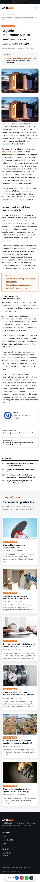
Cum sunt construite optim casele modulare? (18, 61)
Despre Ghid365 (7, 840)
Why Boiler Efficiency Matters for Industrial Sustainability (19, 482)
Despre (15, 2)
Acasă (3, 15)
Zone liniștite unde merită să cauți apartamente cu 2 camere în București (21, 476)
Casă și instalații (12, 15)
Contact (24, 2)
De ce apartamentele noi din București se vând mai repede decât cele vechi (19, 645)
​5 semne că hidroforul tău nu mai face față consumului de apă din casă (18, 693)
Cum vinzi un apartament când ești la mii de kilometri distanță (16, 790)
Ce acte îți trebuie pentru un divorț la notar (20, 470)
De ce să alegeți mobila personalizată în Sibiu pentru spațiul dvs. (21, 464)
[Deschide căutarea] (36, 8)
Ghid (8, 7)
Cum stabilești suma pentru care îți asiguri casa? (14, 546)
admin (22, 48)
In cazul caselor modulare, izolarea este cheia (21, 58)
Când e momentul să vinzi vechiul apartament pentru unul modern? (17, 741)
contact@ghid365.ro (8, 853)
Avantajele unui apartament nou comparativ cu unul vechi (15, 597)
